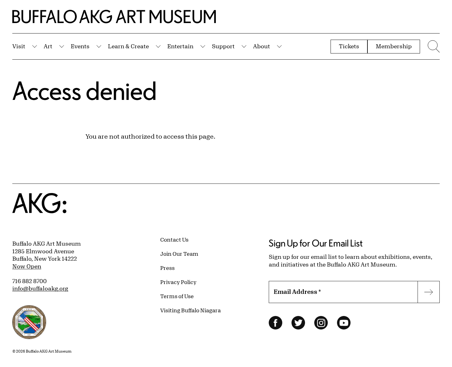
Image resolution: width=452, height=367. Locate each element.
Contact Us (174, 239)
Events (80, 46)
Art (48, 46)
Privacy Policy (178, 282)
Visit (18, 46)
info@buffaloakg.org (40, 288)
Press (167, 268)
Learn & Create (128, 46)
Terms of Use (177, 296)
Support (223, 46)
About (261, 46)
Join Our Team (179, 254)
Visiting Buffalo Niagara (190, 310)
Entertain (180, 46)
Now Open (26, 266)
